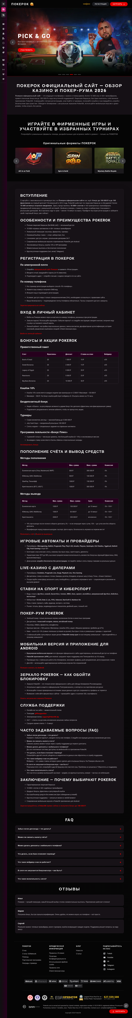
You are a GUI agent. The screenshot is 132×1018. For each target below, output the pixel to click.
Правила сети (54, 968)
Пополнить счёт (27, 534)
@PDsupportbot (41, 713)
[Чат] (126, 1005)
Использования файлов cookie (58, 963)
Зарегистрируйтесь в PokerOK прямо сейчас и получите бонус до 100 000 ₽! (53, 806)
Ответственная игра (57, 971)
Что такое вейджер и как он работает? (34, 862)
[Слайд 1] (59, 74)
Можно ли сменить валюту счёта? (32, 837)
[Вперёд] (123, 161)
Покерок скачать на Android (32, 668)
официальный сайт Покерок (46, 269)
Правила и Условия (56, 953)
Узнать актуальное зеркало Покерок (36, 698)
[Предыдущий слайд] (12, 42)
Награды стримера (29, 963)
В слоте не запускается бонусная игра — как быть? (40, 870)
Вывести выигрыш (44, 534)
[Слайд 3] (67, 74)
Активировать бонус (29, 445)
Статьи (78, 954)
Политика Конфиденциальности (57, 957)
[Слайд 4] (71, 74)
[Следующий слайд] (126, 42)
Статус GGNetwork (29, 954)
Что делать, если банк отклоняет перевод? (36, 854)
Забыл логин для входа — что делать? (34, 829)
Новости (79, 951)
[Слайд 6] (79, 74)
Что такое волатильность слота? (32, 879)
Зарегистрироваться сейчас (32, 305)
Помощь (25, 957)
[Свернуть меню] (3, 4)
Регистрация (101, 4)
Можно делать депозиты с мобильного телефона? (40, 846)
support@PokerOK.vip (50, 717)
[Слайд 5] (75, 74)
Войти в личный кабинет (31, 334)
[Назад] (16, 161)
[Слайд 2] (63, 74)
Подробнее (26, 51)
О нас (24, 951)
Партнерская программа (31, 960)
